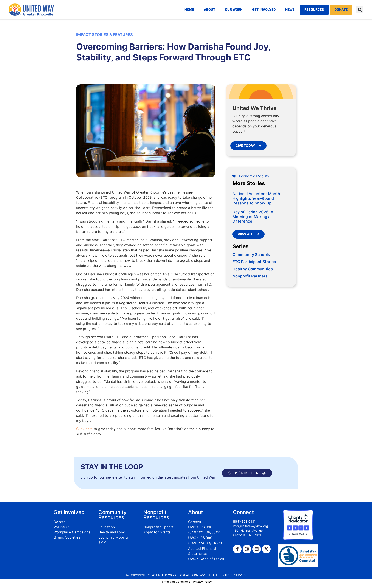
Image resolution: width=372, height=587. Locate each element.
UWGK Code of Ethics (206, 559)
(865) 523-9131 (244, 521)
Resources (314, 10)
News (290, 10)
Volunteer (61, 527)
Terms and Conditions (175, 581)
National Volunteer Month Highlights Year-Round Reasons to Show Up (256, 198)
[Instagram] (247, 549)
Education (106, 527)
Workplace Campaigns (72, 532)
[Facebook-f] (237, 549)
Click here (84, 429)
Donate (341, 10)
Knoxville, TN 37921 (247, 535)
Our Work (233, 10)
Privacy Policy (202, 581)
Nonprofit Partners (250, 276)
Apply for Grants (156, 532)
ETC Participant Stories (254, 261)
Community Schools (251, 254)
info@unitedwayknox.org (250, 526)
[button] (359, 9)
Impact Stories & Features (104, 34)
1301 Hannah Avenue (248, 530)
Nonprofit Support (158, 527)
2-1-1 (102, 542)
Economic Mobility (254, 176)
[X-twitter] (266, 549)
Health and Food (111, 532)
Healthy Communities (252, 269)
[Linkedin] (256, 549)
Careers (194, 522)
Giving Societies (67, 537)
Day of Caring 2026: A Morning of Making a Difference (252, 216)
